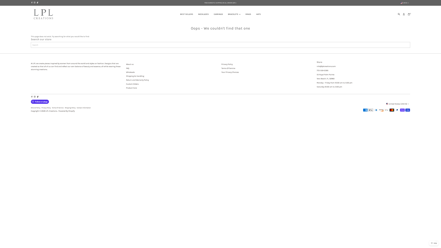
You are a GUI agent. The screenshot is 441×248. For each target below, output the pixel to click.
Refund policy (35, 108)
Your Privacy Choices (230, 72)
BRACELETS (233, 14)
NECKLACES (203, 14)
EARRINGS (218, 14)
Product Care (131, 88)
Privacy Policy (227, 64)
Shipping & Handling (135, 76)
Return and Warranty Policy (137, 80)
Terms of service (58, 108)
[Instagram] (34, 3)
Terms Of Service (228, 68)
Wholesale (130, 72)
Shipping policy (70, 108)
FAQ (127, 68)
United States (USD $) (398, 104)
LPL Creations (51, 111)
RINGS (248, 14)
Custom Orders (132, 84)
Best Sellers (186, 14)
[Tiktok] (37, 3)
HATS (258, 14)
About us (130, 64)
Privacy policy (46, 108)
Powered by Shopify (66, 111)
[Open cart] (409, 14)
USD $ (405, 3)
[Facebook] (32, 3)
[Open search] (399, 14)
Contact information (84, 108)
